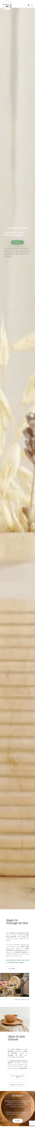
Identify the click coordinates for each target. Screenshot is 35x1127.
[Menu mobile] (32, 5)
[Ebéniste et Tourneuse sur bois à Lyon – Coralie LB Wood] (7, 5)
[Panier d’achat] (28, 5)
